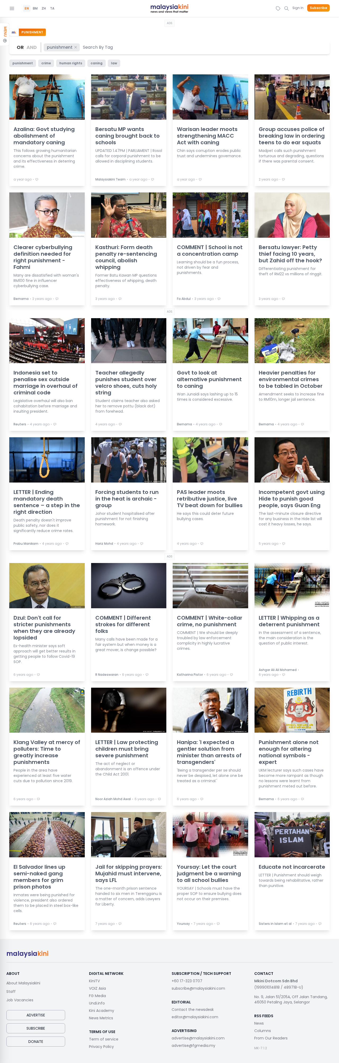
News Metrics (101, 1018)
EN (27, 8)
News (259, 1023)
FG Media (97, 995)
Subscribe (318, 8)
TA (52, 8)
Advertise (35, 1015)
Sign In (298, 8)
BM (35, 8)
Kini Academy (101, 1010)
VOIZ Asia (97, 988)
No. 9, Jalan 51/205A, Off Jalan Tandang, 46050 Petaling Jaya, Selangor (291, 999)
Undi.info (97, 1003)
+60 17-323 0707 (187, 981)
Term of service (103, 1039)
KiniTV (94, 981)
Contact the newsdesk (193, 1009)
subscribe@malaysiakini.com (198, 988)
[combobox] (98, 47)
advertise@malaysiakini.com (198, 1038)
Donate (35, 1041)
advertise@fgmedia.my (193, 1045)
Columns (262, 1030)
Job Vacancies (19, 1000)
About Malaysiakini (23, 983)
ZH (44, 8)
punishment (60, 47)
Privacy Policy (101, 1046)
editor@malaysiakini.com (195, 1017)
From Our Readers (271, 1038)
